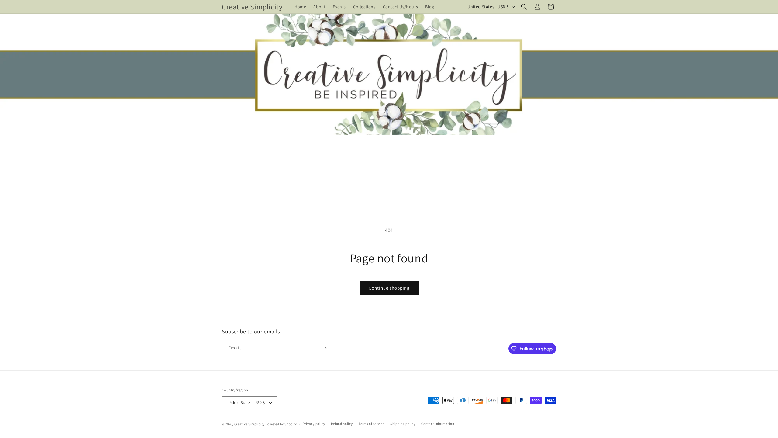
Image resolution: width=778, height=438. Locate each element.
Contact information (437, 424)
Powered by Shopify (281, 424)
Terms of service (371, 424)
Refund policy (342, 424)
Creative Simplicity (249, 424)
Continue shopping (389, 288)
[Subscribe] (324, 348)
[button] (524, 6)
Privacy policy (314, 424)
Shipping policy (402, 424)
